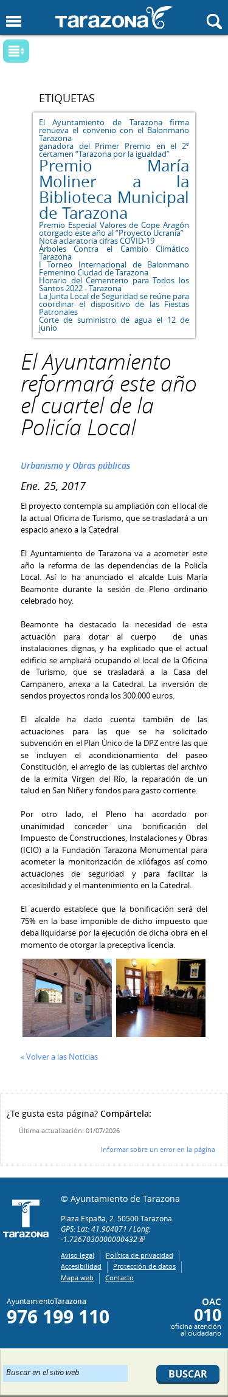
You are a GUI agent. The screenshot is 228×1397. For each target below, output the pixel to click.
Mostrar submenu (16, 51)
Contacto (119, 1277)
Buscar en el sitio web (43, 1371)
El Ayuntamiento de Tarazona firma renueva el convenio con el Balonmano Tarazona (114, 130)
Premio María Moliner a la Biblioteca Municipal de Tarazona (114, 189)
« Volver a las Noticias (59, 1056)
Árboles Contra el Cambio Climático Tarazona (114, 252)
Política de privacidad (139, 1255)
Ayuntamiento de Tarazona (114, 17)
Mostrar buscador (214, 21)
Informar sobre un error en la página (158, 1149)
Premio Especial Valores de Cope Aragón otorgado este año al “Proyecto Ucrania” (114, 228)
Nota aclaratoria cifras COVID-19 (96, 240)
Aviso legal (77, 1255)
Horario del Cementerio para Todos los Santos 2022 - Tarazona (114, 284)
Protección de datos (144, 1266)
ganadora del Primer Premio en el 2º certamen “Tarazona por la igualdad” (114, 149)
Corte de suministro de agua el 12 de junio (114, 323)
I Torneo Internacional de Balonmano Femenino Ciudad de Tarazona (114, 268)
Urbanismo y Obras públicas (75, 465)
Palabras (36, 52)
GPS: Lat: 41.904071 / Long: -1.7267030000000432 (106, 1234)
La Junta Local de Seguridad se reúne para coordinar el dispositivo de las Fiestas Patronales (114, 304)
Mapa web (77, 1277)
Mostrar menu (13, 21)
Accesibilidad (81, 1266)
